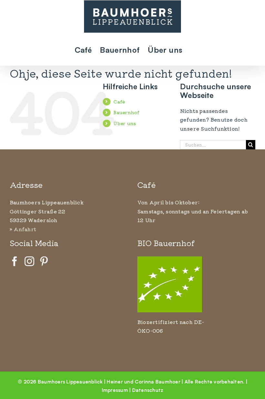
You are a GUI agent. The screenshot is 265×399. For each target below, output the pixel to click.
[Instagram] (29, 261)
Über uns (124, 123)
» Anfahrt (23, 229)
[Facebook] (14, 261)
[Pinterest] (44, 261)
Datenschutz (148, 389)
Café (119, 101)
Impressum (115, 389)
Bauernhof (126, 112)
